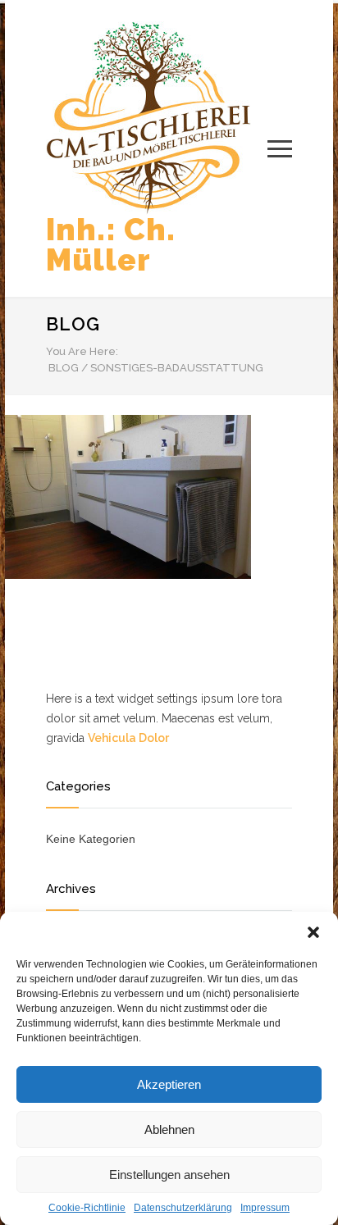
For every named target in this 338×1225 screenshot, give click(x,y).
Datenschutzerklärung (183, 1208)
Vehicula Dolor (128, 738)
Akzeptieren (169, 1084)
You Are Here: (82, 351)
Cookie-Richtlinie (87, 1208)
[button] (313, 932)
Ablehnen (169, 1129)
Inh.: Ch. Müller (111, 245)
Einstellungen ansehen (169, 1175)
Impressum (265, 1208)
